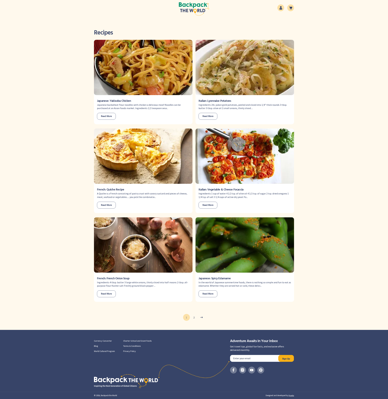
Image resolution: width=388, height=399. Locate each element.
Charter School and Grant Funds (137, 340)
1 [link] (186, 317)
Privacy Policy (129, 351)
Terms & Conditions (132, 346)
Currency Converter (103, 340)
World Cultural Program (104, 351)
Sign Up (286, 359)
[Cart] (290, 7)
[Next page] (201, 317)
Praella (291, 395)
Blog (96, 346)
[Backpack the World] (194, 9)
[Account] (280, 7)
